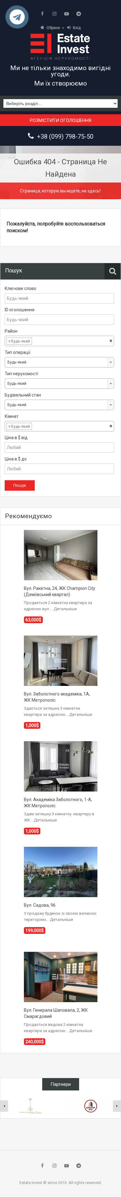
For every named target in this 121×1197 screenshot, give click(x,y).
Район (11, 331)
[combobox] (59, 341)
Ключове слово (20, 288)
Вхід (77, 28)
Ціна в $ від (16, 437)
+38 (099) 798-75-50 (65, 136)
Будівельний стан (23, 395)
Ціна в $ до (16, 458)
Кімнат (12, 416)
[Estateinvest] (60, 47)
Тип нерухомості (21, 373)
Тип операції (17, 352)
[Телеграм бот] (17, 19)
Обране (53, 28)
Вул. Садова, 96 (40, 905)
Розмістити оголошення (60, 120)
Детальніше (65, 609)
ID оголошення (19, 309)
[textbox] (38, 341)
